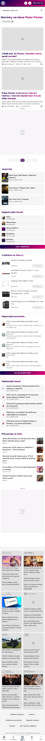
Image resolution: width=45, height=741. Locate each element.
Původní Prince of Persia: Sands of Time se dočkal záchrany (31, 664)
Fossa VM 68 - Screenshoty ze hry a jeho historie (11, 651)
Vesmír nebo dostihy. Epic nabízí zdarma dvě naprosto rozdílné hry (10, 576)
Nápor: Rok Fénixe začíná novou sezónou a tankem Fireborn (10, 664)
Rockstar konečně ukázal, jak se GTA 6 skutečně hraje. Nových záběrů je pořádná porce (19, 458)
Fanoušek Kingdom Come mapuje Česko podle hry (31, 657)
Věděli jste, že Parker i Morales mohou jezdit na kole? (22, 55)
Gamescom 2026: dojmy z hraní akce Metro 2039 (32, 651)
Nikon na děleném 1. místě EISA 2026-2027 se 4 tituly (32, 704)
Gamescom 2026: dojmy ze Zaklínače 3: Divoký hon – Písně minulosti (18, 449)
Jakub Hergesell (9, 64)
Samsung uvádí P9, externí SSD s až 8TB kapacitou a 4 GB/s (32, 689)
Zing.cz (5, 443)
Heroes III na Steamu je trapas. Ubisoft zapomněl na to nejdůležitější (33, 587)
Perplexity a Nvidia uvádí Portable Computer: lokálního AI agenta (11, 611)
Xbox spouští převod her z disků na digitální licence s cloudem (10, 619)
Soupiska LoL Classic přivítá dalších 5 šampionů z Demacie (33, 616)
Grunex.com (6, 472)
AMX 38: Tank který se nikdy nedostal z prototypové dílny (11, 657)
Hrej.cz (5, 463)
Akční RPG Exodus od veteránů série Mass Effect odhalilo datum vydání (19, 440)
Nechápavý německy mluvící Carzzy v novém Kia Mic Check (33, 610)
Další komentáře (22, 373)
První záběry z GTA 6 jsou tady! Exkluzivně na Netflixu (19, 468)
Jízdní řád (7, 169)
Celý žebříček (22, 247)
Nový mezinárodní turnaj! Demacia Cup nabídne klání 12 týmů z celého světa (33, 623)
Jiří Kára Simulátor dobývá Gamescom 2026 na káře (17, 477)
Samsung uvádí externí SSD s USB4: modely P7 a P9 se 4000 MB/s (11, 689)
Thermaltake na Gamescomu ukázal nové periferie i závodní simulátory (11, 628)
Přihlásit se (38, 3)
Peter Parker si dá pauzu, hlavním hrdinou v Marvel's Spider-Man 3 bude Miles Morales (21, 96)
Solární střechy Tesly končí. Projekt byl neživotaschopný (10, 706)
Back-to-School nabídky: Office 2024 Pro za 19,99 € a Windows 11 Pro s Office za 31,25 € (11, 698)
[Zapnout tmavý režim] (29, 3)
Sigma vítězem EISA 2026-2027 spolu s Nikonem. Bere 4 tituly (33, 697)
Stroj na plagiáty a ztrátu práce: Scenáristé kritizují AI (10, 583)
